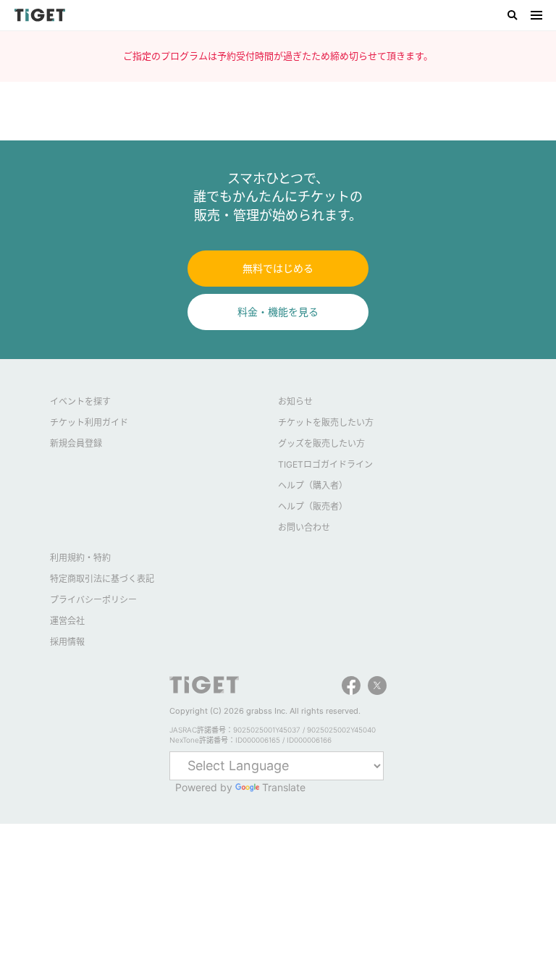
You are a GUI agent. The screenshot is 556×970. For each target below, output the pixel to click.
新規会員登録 (76, 443)
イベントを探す (80, 401)
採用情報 (67, 641)
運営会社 (67, 620)
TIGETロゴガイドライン (325, 464)
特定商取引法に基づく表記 (102, 578)
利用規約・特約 (80, 557)
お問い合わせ (304, 527)
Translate (284, 787)
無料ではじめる (278, 268)
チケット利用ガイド (89, 422)
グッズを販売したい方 (321, 443)
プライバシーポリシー (93, 599)
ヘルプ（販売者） (313, 506)
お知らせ (295, 401)
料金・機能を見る (278, 311)
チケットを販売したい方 (326, 422)
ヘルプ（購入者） (313, 485)
